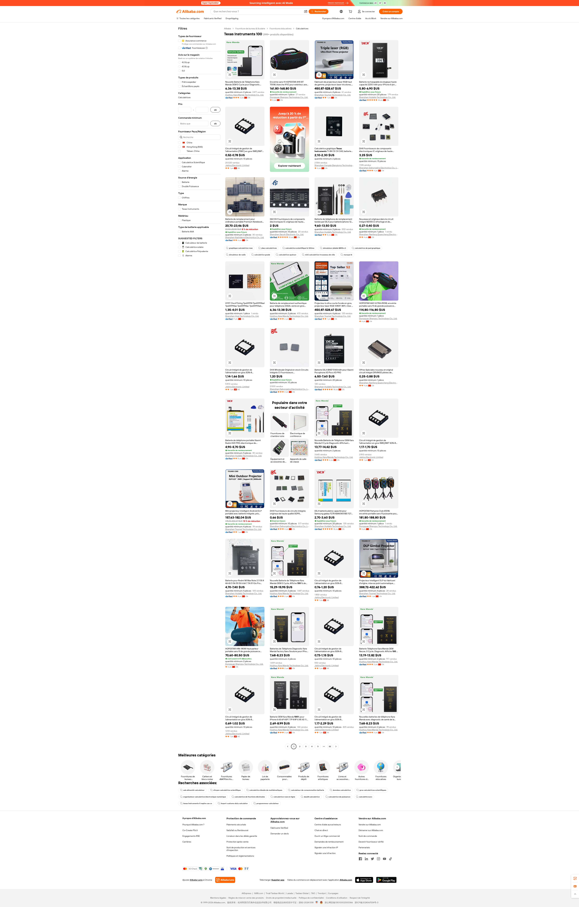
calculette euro (365, 797)
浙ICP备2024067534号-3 (366, 902)
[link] (575, 878)
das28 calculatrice (312, 797)
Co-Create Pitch (190, 830)
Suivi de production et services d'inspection (240, 848)
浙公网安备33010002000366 (339, 902)
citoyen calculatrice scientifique (227, 790)
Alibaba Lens (196, 880)
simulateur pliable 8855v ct (334, 248)
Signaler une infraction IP (326, 847)
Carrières (186, 842)
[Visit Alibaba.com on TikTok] (390, 859)
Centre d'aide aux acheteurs (328, 824)
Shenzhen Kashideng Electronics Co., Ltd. (244, 237)
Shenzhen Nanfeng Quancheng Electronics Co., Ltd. (378, 234)
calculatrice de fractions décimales (250, 797)
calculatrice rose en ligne (284, 797)
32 (330, 746)
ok (215, 110)
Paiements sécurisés (236, 824)
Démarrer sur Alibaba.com (371, 830)
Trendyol (322, 893)
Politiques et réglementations (240, 856)
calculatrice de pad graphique (367, 248)
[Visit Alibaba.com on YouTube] (384, 859)
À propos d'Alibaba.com (194, 818)
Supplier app (277, 880)
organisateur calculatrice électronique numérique (204, 797)
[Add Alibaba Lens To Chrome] (225, 880)
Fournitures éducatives (280, 28)
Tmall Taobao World (275, 893)
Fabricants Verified (279, 828)
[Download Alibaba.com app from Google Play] (386, 880)
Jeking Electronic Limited (237, 165)
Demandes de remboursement (329, 842)
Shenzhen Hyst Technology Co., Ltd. (242, 316)
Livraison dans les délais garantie (241, 836)
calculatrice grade (262, 255)
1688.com (258, 893)
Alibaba (227, 28)
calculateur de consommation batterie (307, 790)
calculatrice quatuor (287, 255)
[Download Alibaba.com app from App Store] (364, 880)
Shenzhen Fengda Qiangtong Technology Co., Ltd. (334, 165)
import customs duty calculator (234, 803)
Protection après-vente (237, 842)
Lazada (289, 893)
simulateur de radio (237, 255)
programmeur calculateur (267, 803)
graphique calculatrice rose (241, 248)
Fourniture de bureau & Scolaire (250, 28)
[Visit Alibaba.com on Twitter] (372, 859)
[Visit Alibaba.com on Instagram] (378, 859)
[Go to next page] (336, 746)
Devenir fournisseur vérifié (371, 842)
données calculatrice (342, 790)
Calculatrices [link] (302, 28)
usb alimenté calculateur (193, 790)
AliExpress (246, 893)
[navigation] (199, 387)
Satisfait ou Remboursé (237, 830)
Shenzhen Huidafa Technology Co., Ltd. (377, 97)
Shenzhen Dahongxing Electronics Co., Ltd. (378, 168)
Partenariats (364, 847)
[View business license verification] (316, 902)
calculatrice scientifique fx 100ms (299, 248)
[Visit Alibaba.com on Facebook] (360, 859)
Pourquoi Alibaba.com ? (193, 824)
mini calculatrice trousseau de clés (320, 255)
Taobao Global (301, 893)
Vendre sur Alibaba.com (370, 824)
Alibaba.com (346, 880)
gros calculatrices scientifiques (372, 790)
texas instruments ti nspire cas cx (197, 803)
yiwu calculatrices (269, 248)
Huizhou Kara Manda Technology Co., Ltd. (244, 95)
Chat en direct (321, 830)
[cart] (351, 12)
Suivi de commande (368, 836)
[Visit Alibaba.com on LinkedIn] (366, 859)
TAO (313, 893)
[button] (305, 11)
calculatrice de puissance (339, 797)
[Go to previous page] (287, 746)
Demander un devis (280, 833)
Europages (333, 893)
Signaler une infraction (325, 853)
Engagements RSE (191, 836)
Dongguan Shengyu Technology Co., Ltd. (289, 97)
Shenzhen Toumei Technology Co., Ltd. (333, 95)
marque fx (348, 255)
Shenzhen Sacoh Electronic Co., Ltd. (287, 234)
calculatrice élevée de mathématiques (265, 790)
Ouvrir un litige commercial (327, 836)
